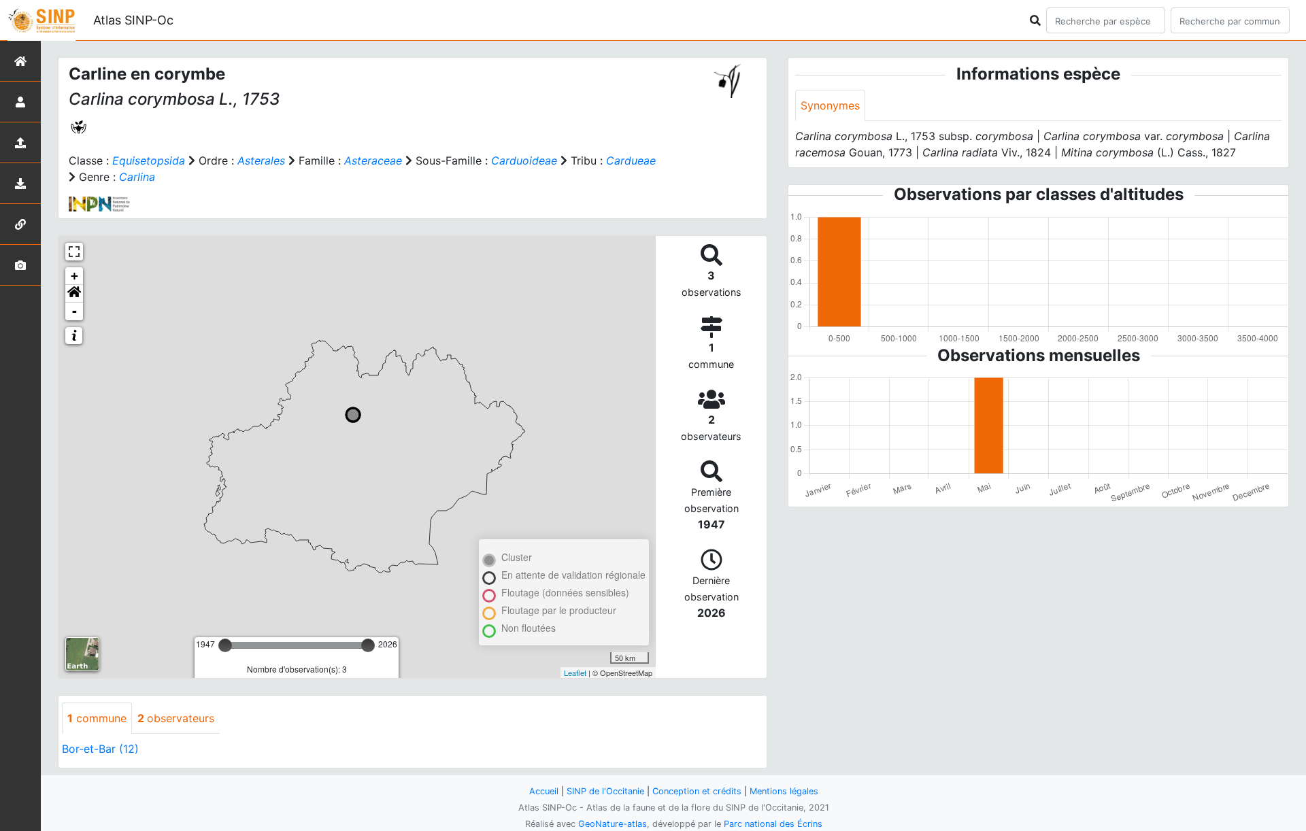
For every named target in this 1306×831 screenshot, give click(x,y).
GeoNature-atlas (612, 824)
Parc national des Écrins (773, 824)
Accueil (543, 791)
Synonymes (830, 105)
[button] (74, 294)
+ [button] (74, 276)
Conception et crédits (696, 791)
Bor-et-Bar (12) (100, 749)
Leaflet (575, 672)
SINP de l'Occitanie (605, 791)
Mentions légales (784, 791)
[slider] (225, 645)
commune (97, 718)
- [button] (74, 311)
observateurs (175, 718)
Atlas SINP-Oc (133, 20)
